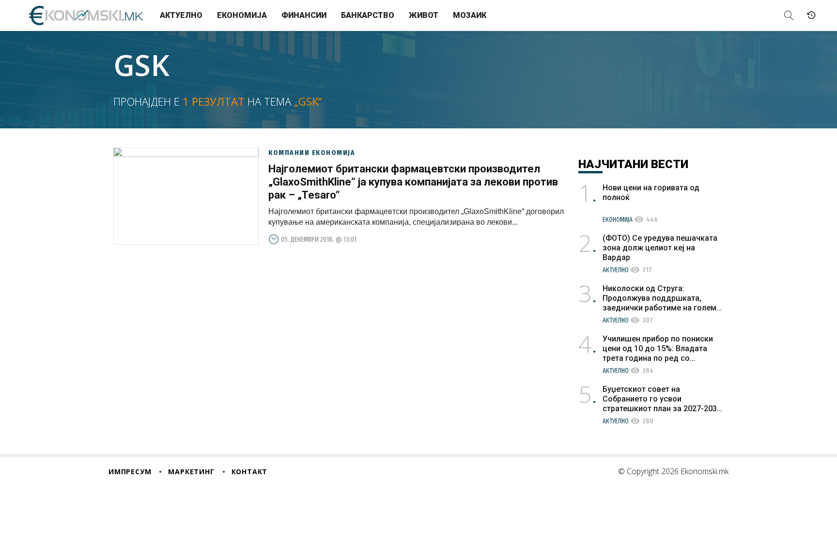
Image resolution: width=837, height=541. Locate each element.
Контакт (250, 471)
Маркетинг (191, 471)
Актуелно (181, 15)
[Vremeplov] (811, 15)
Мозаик (469, 15)
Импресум (129, 471)
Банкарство (367, 15)
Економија (242, 15)
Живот (423, 15)
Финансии (303, 15)
